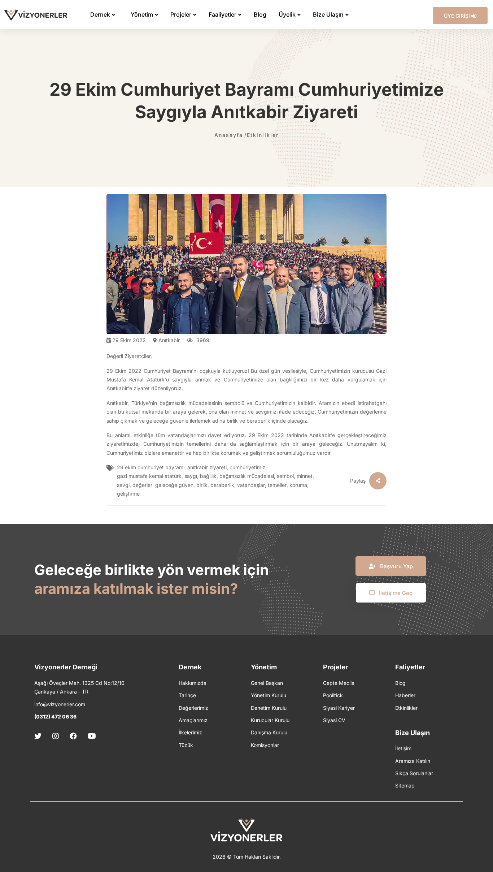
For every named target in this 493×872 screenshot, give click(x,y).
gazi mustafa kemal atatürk (149, 476)
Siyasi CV (334, 720)
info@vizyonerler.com (59, 704)
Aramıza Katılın (412, 761)
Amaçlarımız (193, 720)
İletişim (403, 748)
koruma (298, 485)
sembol (285, 476)
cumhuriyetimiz (247, 467)
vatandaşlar (251, 485)
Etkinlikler (263, 135)
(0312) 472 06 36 (55, 716)
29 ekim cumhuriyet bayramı (150, 467)
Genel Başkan (267, 683)
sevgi (123, 485)
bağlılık (208, 476)
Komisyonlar (265, 745)
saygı (190, 476)
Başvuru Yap (396, 566)
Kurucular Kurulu (270, 720)
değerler (142, 485)
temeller (277, 485)
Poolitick (333, 695)
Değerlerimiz (193, 708)
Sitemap (405, 785)
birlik (202, 485)
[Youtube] (92, 736)
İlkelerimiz (190, 732)
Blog (400, 683)
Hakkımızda (192, 683)
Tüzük (186, 745)
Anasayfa (228, 135)
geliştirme (128, 494)
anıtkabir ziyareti (207, 467)
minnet (305, 476)
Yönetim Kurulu (268, 695)
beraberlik (222, 485)
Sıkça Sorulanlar (414, 773)
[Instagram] (56, 736)
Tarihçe (187, 695)
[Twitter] (40, 736)
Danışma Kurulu (269, 732)
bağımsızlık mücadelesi (246, 476)
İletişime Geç (395, 593)
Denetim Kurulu (269, 708)
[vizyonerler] (35, 15)
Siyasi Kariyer (339, 708)
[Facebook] (73, 736)
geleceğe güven (174, 485)
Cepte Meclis (338, 683)
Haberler (405, 695)
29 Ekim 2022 (128, 340)
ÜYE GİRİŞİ (457, 16)
